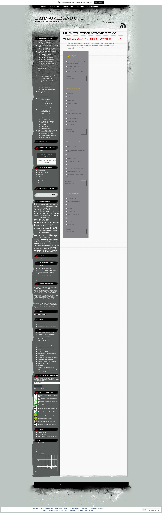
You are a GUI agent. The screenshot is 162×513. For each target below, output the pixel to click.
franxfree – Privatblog (43, 351)
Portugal (107, 45)
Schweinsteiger (71, 46)
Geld (51, 217)
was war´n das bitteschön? (47, 89)
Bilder (56, 204)
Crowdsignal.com (69, 78)
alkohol (42, 204)
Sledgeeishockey (45, 107)
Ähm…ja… (50, 418)
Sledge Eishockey (53, 239)
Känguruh (40, 280)
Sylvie (49, 243)
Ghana (68, 45)
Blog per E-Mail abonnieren (48, 375)
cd (40, 209)
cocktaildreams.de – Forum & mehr (46, 342)
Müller (93, 45)
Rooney (112, 45)
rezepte (36, 238)
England (102, 43)
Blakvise (37, 206)
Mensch (58, 233)
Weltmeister (96, 46)
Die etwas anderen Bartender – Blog (46, 347)
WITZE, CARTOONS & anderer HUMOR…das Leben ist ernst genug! (48, 131)
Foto (35, 217)
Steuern (46, 243)
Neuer (96, 45)
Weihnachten (42, 245)
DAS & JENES (41, 68)
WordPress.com (41, 451)
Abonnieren (38, 386)
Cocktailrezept (40, 211)
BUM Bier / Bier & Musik (43, 340)
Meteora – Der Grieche (43, 363)
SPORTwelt (40, 98)
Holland (47, 228)
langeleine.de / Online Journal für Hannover (48, 357)
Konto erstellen (41, 442)
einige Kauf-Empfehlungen (47, 59)
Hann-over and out (59, 17)
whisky (57, 245)
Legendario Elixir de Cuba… (51, 408)
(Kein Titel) (40, 180)
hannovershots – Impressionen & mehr (47, 353)
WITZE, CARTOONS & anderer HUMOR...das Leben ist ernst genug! (45, 306)
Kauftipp (49, 230)
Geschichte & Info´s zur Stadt (47, 80)
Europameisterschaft (47, 215)
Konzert (54, 230)
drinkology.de (41, 349)
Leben (36, 233)
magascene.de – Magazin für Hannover (47, 361)
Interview (36, 230)
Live (40, 233)
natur (42, 235)
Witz (44, 248)
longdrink (45, 233)
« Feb (35, 471)
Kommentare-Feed (42, 449)
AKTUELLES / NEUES (43, 40)
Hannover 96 (44, 101)
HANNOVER (41, 73)
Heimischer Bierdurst (43, 184)
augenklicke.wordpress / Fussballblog (46, 334)
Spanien (77, 46)
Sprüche (47, 241)
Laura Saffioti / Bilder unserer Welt (45, 359)
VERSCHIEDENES (42, 109)
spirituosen (37, 241)
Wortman (40, 421)
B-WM (45, 204)
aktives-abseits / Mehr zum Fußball (46, 332)
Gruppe (73, 45)
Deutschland (42, 213)
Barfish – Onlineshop (42, 338)
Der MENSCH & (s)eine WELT (48, 115)
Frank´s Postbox (54, 6)
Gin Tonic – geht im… (52, 415)
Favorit (106, 43)
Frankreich (111, 43)
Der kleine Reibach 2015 (46, 78)
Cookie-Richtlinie (88, 510)
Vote (84, 78)
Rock (40, 238)
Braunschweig (46, 206)
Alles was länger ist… (46, 133)
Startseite (43, 6)
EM (56, 213)
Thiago (81, 46)
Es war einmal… (41, 182)
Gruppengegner (79, 45)
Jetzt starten (98, 2)
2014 (75, 43)
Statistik (41, 244)
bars (51, 204)
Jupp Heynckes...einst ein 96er (45, 268)
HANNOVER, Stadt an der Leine (45, 75)
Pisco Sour (40, 174)
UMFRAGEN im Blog (45, 128)
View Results (68, 76)
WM (110, 46)
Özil (84, 43)
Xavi (73, 48)
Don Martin (49, 213)
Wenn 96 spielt (41, 170)
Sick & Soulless (44, 96)
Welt (47, 245)
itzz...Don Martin (52, 298)
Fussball (42, 217)
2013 (38, 204)
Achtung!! (40, 178)
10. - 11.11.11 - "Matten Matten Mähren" (47, 270)
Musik (37, 235)
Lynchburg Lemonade (43, 172)
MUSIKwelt (40, 91)
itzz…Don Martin (44, 137)
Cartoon (36, 209)
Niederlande (102, 45)
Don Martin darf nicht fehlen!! (44, 278)
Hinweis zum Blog (68, 6)
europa (38, 215)
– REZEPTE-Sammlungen (47, 57)
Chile (91, 43)
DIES (39, 70)
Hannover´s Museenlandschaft (45, 275)
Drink (53, 213)
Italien (89, 45)
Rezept (53, 235)
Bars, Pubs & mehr (45, 76)
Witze (48, 248)
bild (53, 204)
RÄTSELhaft (43, 126)
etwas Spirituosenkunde (46, 61)
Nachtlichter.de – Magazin (44, 367)
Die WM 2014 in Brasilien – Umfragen (89, 38)
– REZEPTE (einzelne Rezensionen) (46, 55)
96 (35, 204)
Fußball (47, 217)
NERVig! (43, 124)
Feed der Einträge (42, 446)
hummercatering (42, 415)
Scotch (50, 237)
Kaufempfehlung (43, 230)
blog (41, 206)
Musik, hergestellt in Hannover (48, 92)
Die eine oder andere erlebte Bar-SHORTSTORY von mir (48, 49)
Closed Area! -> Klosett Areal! (47, 135)
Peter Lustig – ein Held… (50, 421)
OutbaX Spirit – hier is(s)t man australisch (47, 369)
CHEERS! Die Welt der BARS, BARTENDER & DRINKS (45, 291)
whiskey (51, 245)
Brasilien (87, 43)
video (35, 245)
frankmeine (40, 395)
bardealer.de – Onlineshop (44, 336)
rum (44, 238)
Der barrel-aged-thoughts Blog (45, 345)
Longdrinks (53, 233)
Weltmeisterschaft (104, 46)
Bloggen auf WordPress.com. (65, 484)
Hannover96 (39, 228)
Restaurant (46, 236)
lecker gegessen (44, 87)
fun (38, 217)
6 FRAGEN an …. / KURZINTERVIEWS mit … (47, 111)
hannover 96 (46, 225)
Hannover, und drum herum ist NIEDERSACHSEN (48, 84)
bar (48, 204)
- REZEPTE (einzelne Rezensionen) (42, 286)
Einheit (39, 176)
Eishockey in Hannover (46, 99)
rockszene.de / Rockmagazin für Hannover (48, 371)
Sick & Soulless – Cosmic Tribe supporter (88, 6)
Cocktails (50, 211)
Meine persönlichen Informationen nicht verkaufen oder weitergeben (88, 484)
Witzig (53, 250)
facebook (56, 215)
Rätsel (47, 237)
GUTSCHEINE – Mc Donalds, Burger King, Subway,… (47, 122)
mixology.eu (40, 365)
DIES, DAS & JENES (45, 119)
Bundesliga (54, 206)
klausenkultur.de (41, 355)
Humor (53, 228)
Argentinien (79, 43)
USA (85, 46)
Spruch (42, 241)
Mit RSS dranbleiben (109, 22)
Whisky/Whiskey (38, 248)
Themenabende (44, 66)
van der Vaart (54, 243)
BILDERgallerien (44, 113)
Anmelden (40, 444)
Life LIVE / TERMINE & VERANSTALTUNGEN (46, 43)
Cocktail (45, 208)
